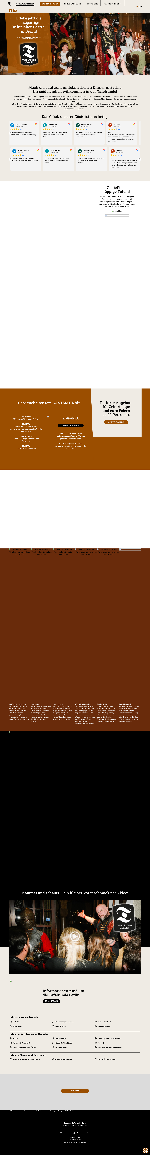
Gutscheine (92, 4)
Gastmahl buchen (50, 4)
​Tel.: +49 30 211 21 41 (112, 4)
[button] (35, 4)
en (141, 7)
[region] (75, 44)
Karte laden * (75, 1091)
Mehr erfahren (70, 1111)
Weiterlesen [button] (82, 142)
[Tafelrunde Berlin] (9, 3)
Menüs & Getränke (72, 4)
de (137, 7)
